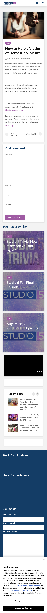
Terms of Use (23, 585)
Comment (8, 154)
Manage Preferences (23, 601)
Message (10, 531)
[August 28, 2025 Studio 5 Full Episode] (23, 332)
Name (8, 185)
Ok (44, 560)
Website (8, 204)
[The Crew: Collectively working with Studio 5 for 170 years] (13, 417)
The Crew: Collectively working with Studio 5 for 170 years (29, 417)
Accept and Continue (23, 608)
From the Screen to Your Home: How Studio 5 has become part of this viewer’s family (29, 404)
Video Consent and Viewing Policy (18, 590)
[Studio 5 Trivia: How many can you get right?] (23, 250)
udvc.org (9, 125)
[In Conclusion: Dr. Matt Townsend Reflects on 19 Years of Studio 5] (13, 427)
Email (7, 195)
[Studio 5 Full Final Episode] (23, 291)
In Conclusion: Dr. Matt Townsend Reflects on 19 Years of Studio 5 (29, 427)
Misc (8, 43)
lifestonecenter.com (14, 110)
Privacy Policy (34, 585)
